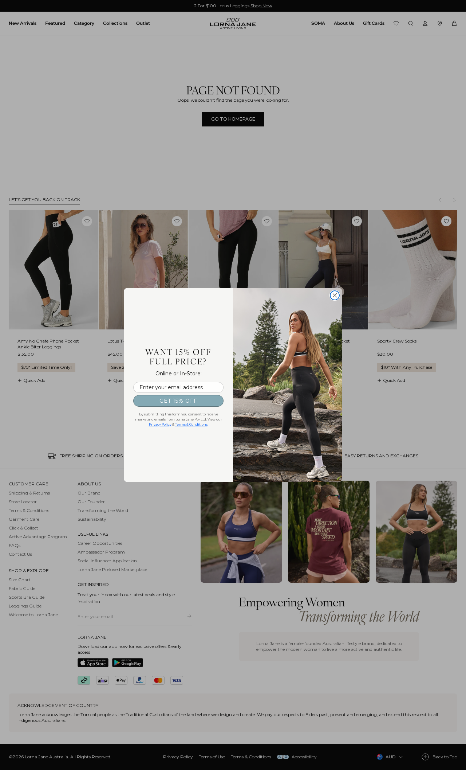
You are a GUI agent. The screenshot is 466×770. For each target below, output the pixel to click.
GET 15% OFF (178, 401)
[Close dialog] (334, 295)
